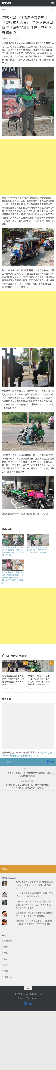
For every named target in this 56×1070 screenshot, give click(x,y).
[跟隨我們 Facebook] (48, 761)
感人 (6, 959)
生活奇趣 (8, 941)
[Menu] (52, 3)
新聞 (4, 9)
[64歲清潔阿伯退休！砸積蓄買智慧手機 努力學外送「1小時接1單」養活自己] (38, 540)
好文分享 (6, 3)
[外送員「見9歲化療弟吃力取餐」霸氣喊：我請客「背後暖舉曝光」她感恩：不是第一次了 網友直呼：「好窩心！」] (13, 565)
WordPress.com (32, 998)
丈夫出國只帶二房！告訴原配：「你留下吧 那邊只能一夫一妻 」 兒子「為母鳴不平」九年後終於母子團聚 (34, 904)
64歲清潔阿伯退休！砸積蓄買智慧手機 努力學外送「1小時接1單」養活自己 (37, 550)
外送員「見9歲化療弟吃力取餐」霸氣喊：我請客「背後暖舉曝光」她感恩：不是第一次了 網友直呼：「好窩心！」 (12, 577)
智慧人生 (8, 977)
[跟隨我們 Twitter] (52, 761)
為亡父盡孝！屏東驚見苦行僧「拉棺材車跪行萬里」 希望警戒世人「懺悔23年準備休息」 (34, 885)
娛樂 (6, 947)
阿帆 (6, 38)
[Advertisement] (28, 167)
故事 (6, 965)
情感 (6, 953)
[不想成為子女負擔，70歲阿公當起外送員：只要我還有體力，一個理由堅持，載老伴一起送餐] (13, 540)
